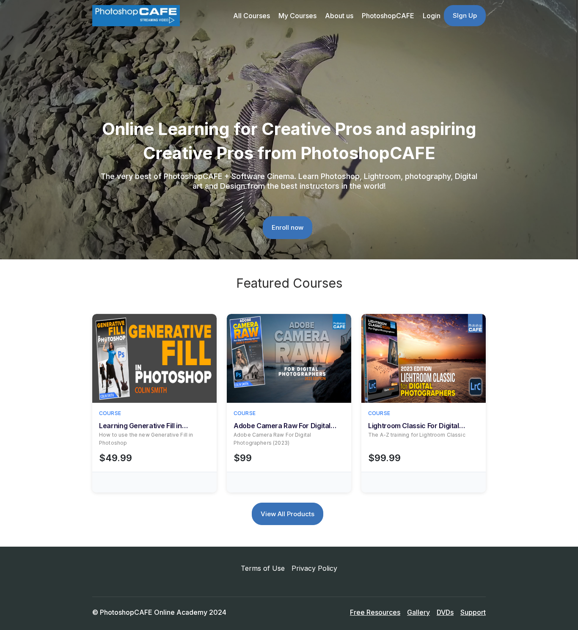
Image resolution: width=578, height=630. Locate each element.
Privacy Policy (314, 568)
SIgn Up (465, 15)
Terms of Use (263, 568)
